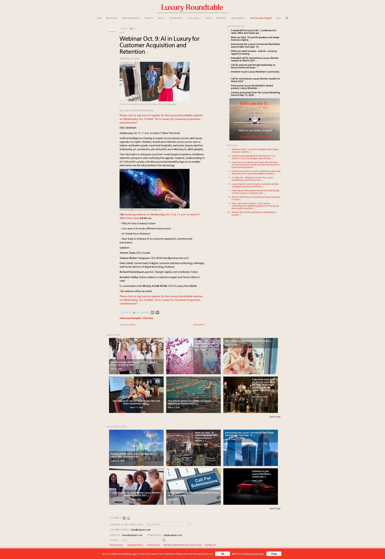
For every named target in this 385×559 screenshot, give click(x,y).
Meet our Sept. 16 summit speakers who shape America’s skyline (206, 437)
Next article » (199, 325)
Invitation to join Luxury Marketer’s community (261, 474)
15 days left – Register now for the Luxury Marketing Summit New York (252, 179)
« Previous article (128, 325)
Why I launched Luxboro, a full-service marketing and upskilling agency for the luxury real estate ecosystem (255, 206)
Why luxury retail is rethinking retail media (247, 341)
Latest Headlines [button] (237, 18)
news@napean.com (132, 535)
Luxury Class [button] (193, 18)
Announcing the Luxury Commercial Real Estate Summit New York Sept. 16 (255, 45)
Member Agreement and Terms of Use (182, 545)
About (99, 18)
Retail (122, 33)
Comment (111, 31)
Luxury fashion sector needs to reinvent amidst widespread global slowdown (255, 185)
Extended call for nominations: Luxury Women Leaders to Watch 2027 (254, 59)
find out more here (254, 554)
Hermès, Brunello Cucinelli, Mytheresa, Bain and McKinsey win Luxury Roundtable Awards (256, 172)
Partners (208, 18)
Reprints (146, 312)
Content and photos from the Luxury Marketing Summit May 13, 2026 (255, 94)
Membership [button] (111, 18)
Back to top (275, 417)
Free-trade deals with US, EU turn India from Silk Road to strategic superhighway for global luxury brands (263, 384)
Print (134, 28)
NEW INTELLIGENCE (236, 26)
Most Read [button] (221, 18)
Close (274, 554)
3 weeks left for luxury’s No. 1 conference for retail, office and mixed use (253, 32)
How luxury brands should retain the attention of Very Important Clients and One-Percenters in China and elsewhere (255, 165)
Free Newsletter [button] (175, 18)
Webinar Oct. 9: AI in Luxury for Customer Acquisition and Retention (159, 45)
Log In (278, 18)
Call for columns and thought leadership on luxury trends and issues (253, 66)
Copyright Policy (135, 545)
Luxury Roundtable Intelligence (137, 111)
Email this (127, 312)
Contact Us (210, 545)
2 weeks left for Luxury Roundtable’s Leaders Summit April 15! (206, 344)
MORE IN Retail (114, 335)
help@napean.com (141, 530)
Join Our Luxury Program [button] (261, 18)
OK (222, 554)
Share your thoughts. (136, 318)
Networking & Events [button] (130, 18)
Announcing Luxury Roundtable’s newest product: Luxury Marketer (252, 87)
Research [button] (148, 18)
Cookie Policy (153, 545)
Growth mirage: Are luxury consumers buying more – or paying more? (134, 363)
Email (126, 28)
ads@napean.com (173, 535)
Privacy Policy (116, 545)
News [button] (160, 18)
